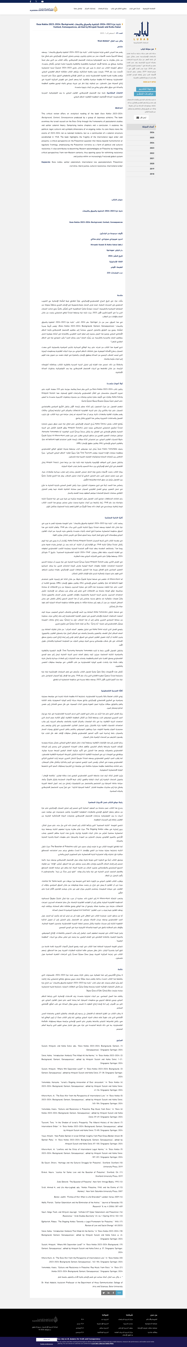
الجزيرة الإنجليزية (102, 1323)
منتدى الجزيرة (128, 1323)
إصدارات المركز (90, 8)
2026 (152, 132)
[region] (93, 1342)
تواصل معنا (78, 8)
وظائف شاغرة (152, 1332)
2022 (152, 153)
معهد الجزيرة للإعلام (125, 1328)
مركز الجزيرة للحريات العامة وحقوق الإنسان (123, 1334)
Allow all (47, 1339)
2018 (152, 174)
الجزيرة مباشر (103, 1328)
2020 (152, 163)
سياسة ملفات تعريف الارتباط (147, 1328)
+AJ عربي (80, 1323)
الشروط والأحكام (151, 1319)
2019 (152, 169)
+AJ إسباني (80, 1328)
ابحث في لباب (134, 8)
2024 (152, 143)
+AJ (82, 1319)
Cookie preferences (46, 1344)
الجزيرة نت (104, 1319)
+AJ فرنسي (80, 1332)
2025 (152, 137)
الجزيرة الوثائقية (102, 1332)
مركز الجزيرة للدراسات (125, 1319)
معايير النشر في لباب (119, 8)
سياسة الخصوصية (151, 1323)
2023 (152, 148)
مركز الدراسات (103, 8)
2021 (152, 158)
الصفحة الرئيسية (149, 8)
